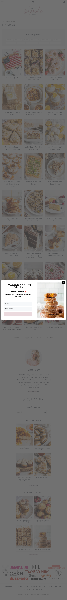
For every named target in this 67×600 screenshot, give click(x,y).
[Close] (63, 282)
